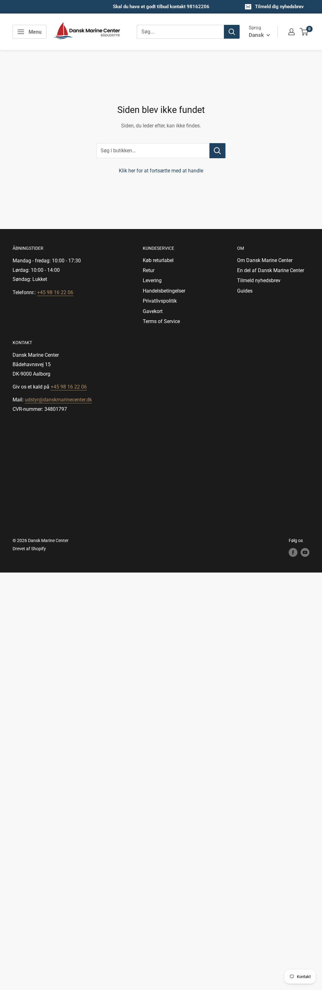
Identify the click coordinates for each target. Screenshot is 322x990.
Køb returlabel (158, 260)
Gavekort (153, 311)
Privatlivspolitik (160, 301)
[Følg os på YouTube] (305, 552)
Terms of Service (161, 321)
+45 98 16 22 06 (55, 292)
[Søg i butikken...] (217, 150)
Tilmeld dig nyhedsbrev (279, 6)
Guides (245, 291)
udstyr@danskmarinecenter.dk (58, 400)
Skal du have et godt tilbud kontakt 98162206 (161, 6)
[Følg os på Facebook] (293, 552)
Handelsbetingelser (164, 291)
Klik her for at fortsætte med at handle (161, 171)
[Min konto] (291, 31)
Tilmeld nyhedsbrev (258, 280)
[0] (304, 32)
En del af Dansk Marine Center (270, 270)
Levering (152, 280)
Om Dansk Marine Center (264, 260)
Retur (148, 270)
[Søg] (232, 32)
